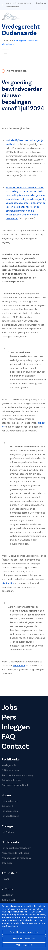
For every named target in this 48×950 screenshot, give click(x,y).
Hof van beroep (10, 801)
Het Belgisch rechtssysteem (16, 848)
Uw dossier (7, 895)
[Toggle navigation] (5, 52)
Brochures (41, 3)
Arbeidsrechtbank (11, 780)
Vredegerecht (9, 765)
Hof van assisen (10, 811)
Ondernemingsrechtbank (15, 785)
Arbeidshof (7, 806)
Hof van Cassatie (10, 816)
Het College (8, 832)
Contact (15, 746)
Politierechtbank (10, 770)
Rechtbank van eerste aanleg (17, 775)
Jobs (9, 707)
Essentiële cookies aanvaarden (24, 932)
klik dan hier (8, 583)
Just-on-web (9, 900)
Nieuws (5, 878)
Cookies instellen (24, 945)
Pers (9, 717)
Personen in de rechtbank (15, 853)
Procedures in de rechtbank (16, 858)
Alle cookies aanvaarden (24, 938)
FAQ (8, 736)
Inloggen (16, 727)
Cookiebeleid (12, 926)
